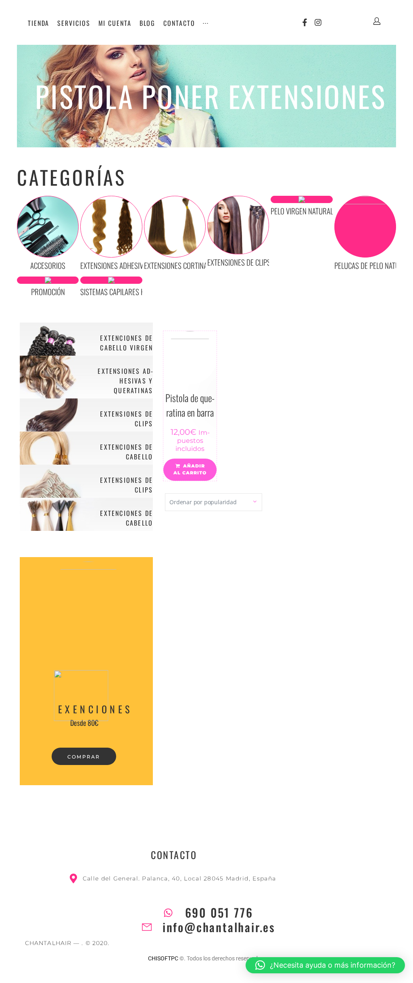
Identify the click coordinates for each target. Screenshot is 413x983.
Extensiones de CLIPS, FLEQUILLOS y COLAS (268, 262)
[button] (325, 965)
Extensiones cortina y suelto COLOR (199, 265)
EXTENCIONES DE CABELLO (126, 451)
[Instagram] (318, 22)
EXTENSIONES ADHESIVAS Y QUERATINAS (125, 380)
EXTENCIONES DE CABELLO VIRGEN (126, 342)
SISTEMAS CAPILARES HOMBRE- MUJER (133, 291)
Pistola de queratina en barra (190, 404)
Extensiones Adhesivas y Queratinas (136, 265)
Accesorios (47, 265)
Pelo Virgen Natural (302, 210)
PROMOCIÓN (48, 291)
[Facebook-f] (304, 22)
